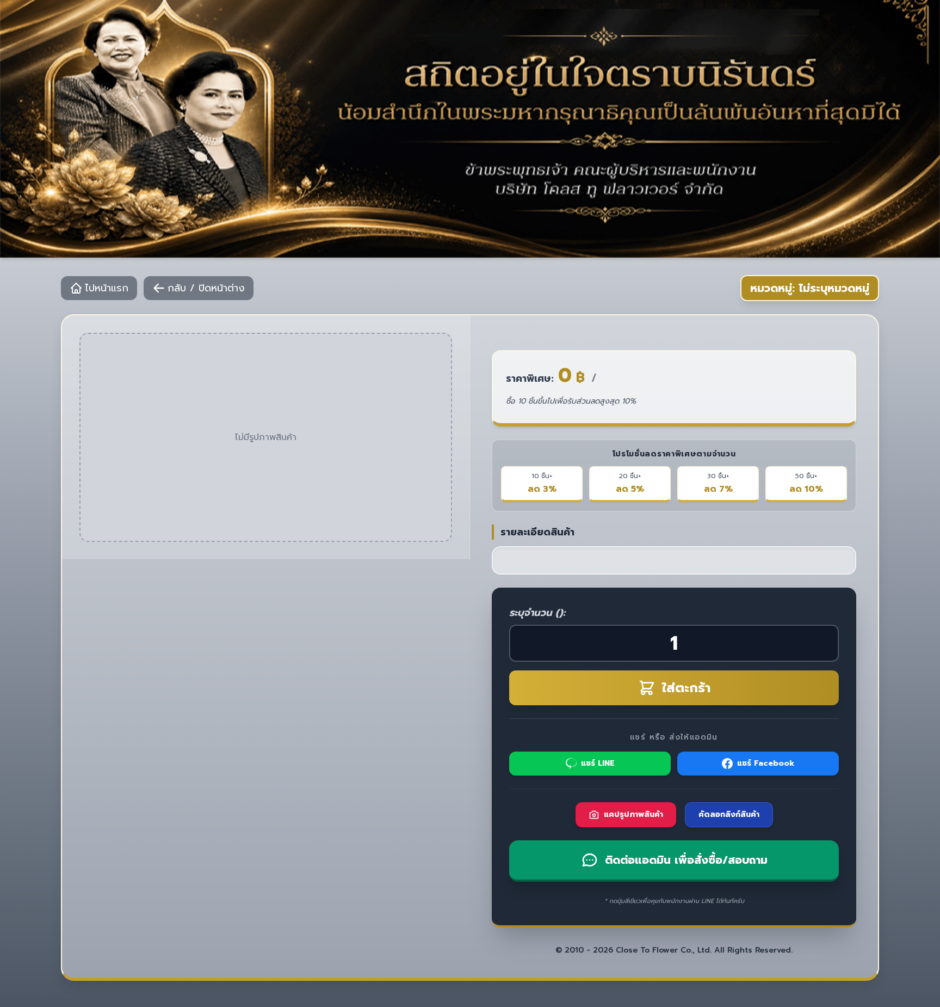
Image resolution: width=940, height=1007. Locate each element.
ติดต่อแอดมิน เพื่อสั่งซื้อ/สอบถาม (686, 860)
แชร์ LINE (598, 763)
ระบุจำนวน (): (537, 612)
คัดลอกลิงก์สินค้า (728, 814)
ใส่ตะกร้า (686, 688)
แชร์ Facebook (765, 763)
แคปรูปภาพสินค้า (633, 814)
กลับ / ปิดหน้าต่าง (206, 288)
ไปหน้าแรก (106, 288)
